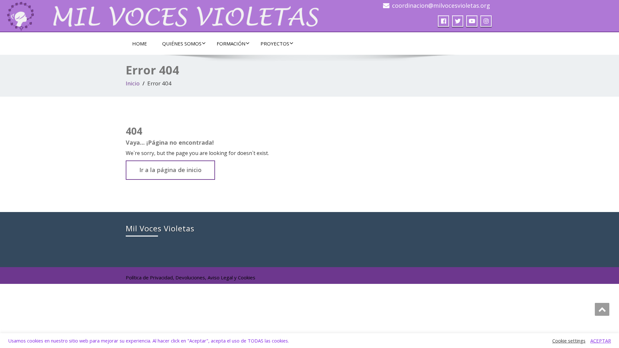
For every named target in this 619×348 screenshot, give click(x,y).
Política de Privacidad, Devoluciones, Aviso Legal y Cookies (190, 277)
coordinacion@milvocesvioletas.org (441, 5)
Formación (231, 43)
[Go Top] (602, 309)
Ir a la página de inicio (170, 170)
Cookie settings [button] (568, 340)
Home (139, 43)
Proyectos (274, 43)
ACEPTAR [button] (600, 340)
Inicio (133, 83)
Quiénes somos (181, 43)
